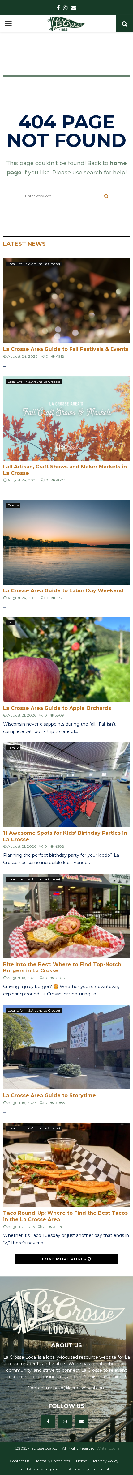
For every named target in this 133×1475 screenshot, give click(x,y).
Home (81, 1461)
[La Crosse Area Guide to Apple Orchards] (66, 659)
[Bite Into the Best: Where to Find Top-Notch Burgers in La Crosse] (66, 916)
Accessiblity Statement (89, 1469)
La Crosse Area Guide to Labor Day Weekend (63, 591)
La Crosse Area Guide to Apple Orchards (57, 708)
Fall (10, 623)
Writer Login (108, 1448)
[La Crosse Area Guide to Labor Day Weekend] (66, 542)
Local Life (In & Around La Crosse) (34, 264)
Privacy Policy (105, 1461)
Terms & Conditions (53, 1461)
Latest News (24, 244)
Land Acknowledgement (41, 1469)
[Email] (81, 1421)
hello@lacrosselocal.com (79, 1388)
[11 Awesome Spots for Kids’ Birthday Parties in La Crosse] (66, 784)
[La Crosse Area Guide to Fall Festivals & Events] (66, 300)
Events (13, 505)
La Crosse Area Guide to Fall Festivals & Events (65, 349)
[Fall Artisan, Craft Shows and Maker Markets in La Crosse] (66, 418)
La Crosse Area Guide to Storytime (49, 1095)
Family (13, 748)
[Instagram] (65, 1421)
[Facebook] (48, 1421)
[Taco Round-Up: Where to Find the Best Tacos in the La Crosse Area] (66, 1165)
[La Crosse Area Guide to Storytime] (66, 1047)
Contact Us (19, 1461)
